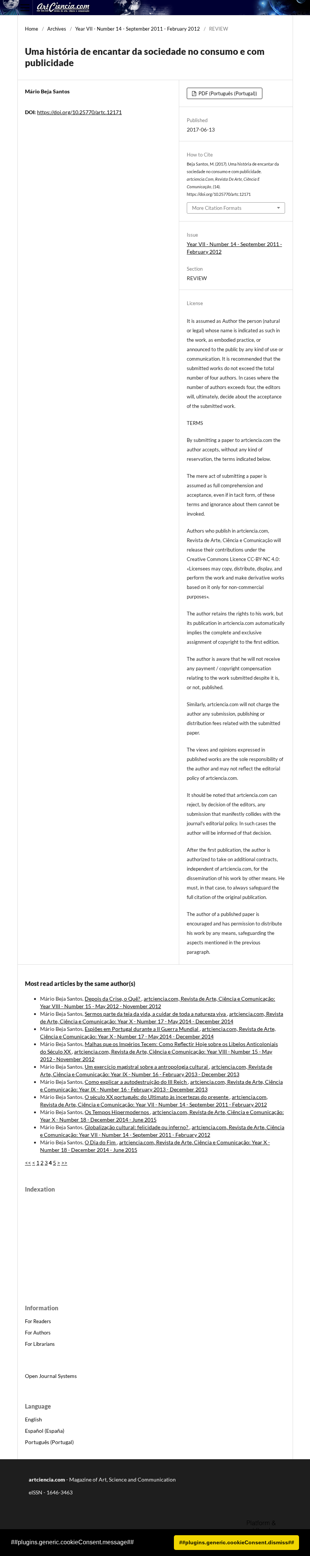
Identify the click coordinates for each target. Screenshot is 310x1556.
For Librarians (40, 1344)
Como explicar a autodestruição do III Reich (136, 1082)
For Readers (38, 1321)
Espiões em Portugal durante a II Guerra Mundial (142, 1029)
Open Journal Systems (51, 1376)
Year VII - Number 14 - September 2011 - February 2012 (137, 29)
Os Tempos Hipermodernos (117, 1112)
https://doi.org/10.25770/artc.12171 (79, 112)
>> (64, 1162)
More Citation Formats (217, 208)
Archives (56, 29)
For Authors (38, 1333)
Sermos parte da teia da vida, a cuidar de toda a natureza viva (156, 1013)
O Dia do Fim (101, 1142)
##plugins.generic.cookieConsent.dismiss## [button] (236, 1542)
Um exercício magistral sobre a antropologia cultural (147, 1066)
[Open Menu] (25, 7)
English (33, 1419)
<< (28, 1162)
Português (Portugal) (49, 1442)
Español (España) (44, 1430)
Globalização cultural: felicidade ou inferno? (137, 1127)
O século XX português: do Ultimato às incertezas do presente (157, 1097)
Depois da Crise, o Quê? (113, 998)
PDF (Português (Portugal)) (227, 93)
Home (31, 29)
